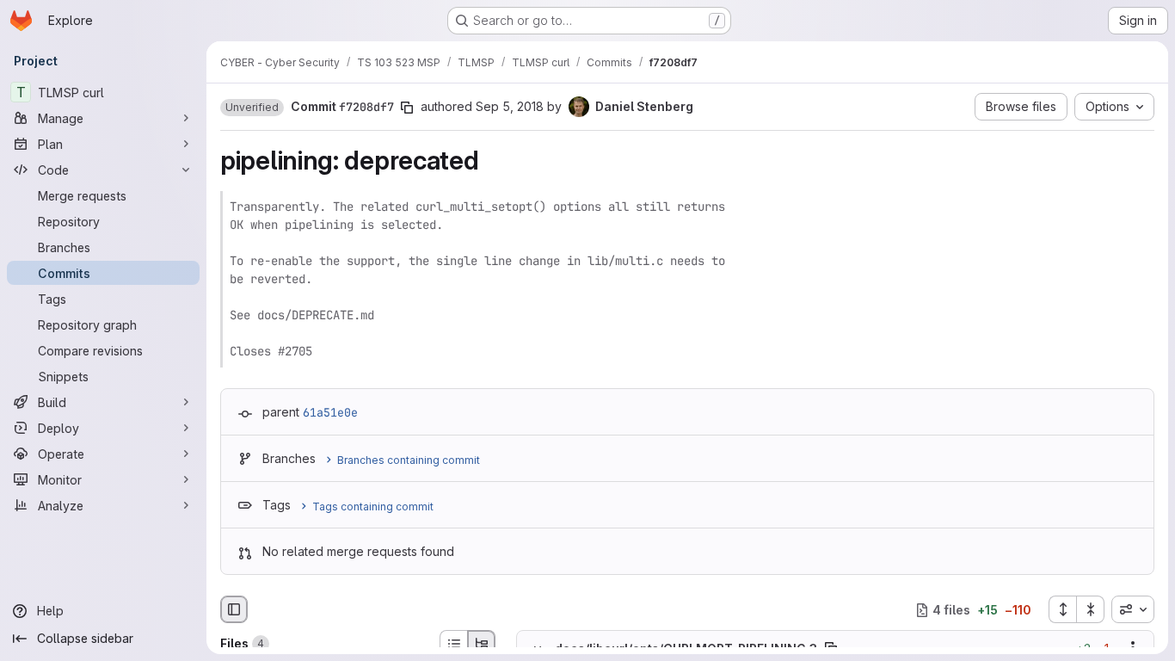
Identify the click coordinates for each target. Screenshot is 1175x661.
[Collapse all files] (1090, 609)
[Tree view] (481, 644)
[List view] (453, 644)
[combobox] (1132, 609)
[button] (252, 107)
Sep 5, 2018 (510, 106)
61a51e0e (330, 412)
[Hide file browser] (234, 609)
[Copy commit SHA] (407, 107)
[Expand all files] (1062, 609)
